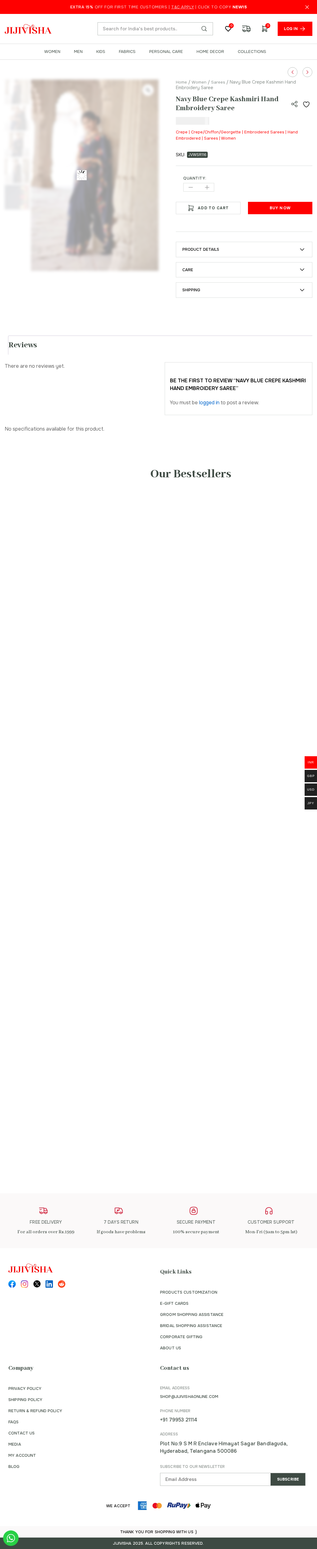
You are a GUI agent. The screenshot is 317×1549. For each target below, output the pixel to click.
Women (199, 82)
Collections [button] (252, 51)
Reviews (22, 345)
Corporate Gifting (181, 1336)
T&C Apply (182, 7)
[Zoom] (148, 90)
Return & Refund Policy (35, 1410)
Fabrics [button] (127, 51)
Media (14, 1444)
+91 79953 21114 (178, 1420)
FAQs (13, 1422)
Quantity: (194, 178)
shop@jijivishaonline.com (189, 1396)
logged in (209, 402)
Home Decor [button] (210, 51)
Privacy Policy (24, 1388)
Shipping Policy (25, 1399)
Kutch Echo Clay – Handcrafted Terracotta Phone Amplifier (106, 937)
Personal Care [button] (166, 51)
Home (181, 82)
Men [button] (78, 51)
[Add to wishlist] (307, 104)
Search (204, 29)
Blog (14, 1466)
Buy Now (280, 208)
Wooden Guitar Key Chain (61, 626)
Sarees (218, 82)
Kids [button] (100, 51)
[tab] (161, 345)
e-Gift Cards (174, 1303)
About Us (170, 1348)
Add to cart (213, 208)
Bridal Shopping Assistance (191, 1325)
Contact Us (21, 1433)
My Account (22, 1455)
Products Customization (188, 1292)
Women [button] (52, 51)
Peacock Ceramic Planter (60, 1128)
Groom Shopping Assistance (192, 1314)
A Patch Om (250, 778)
